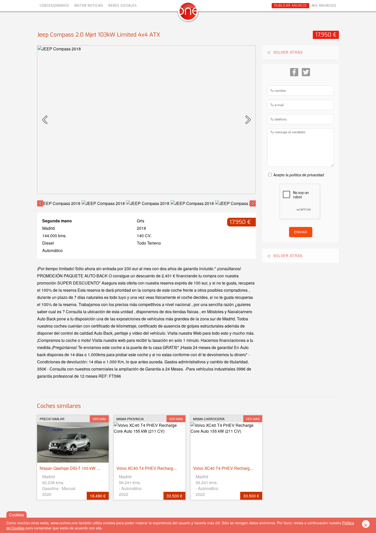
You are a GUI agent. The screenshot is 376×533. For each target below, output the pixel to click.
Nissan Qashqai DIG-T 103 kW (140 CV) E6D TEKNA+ (89, 468)
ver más (99, 419)
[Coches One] (188, 13)
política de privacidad (307, 174)
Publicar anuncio (290, 6)
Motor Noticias (88, 6)
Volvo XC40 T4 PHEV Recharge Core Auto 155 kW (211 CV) (171, 468)
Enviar (300, 232)
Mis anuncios (324, 6)
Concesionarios (54, 6)
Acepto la (298, 174)
